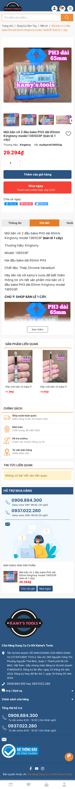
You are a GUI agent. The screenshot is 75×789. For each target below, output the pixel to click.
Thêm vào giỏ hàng (37, 174)
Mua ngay (36, 187)
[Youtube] (36, 769)
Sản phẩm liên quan (21, 344)
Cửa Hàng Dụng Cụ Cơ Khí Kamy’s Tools (49, 774)
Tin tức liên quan (17, 465)
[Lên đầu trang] (69, 774)
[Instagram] (42, 769)
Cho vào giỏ (28, 588)
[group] (37, 75)
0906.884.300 (27, 500)
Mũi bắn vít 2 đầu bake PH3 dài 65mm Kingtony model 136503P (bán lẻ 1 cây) (37, 575)
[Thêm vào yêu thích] (69, 133)
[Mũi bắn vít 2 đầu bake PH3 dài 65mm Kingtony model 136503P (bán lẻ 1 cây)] (10, 578)
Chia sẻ (12, 203)
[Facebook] (30, 769)
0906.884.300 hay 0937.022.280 (28, 683)
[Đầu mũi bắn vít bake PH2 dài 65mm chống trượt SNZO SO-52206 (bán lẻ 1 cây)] (20, 366)
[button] (71, 120)
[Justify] (66, 17)
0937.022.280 (26, 510)
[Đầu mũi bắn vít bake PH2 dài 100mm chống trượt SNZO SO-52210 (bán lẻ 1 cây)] (55, 366)
